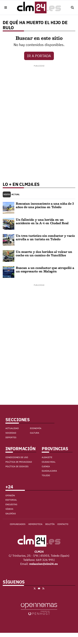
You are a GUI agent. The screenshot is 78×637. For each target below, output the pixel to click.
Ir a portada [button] (39, 55)
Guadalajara (49, 470)
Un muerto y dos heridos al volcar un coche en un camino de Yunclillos (44, 253)
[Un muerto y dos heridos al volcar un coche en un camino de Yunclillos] (8, 256)
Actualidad (12, 428)
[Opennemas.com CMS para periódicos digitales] (39, 609)
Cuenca (46, 466)
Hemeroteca (35, 524)
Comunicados (17, 524)
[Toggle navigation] (6, 7)
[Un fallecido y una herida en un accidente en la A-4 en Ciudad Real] (8, 223)
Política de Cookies (16, 466)
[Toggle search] (72, 7)
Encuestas (11, 504)
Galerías (10, 513)
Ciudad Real (49, 461)
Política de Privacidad (18, 461)
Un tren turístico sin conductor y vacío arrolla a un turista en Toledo (45, 237)
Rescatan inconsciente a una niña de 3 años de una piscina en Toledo (45, 205)
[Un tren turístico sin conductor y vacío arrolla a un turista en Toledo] (8, 240)
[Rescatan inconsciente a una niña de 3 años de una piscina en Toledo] (8, 207)
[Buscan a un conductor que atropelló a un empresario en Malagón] (8, 272)
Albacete (47, 457)
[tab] (7, 195)
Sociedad (10, 432)
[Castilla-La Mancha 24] (39, 7)
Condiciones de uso (16, 457)
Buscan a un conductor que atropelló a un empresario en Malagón (45, 269)
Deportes (10, 437)
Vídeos (9, 509)
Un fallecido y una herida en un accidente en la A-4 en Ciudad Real (42, 221)
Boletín (49, 524)
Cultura (34, 432)
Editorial (11, 499)
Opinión (10, 495)
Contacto (62, 524)
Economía (35, 428)
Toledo (46, 475)
